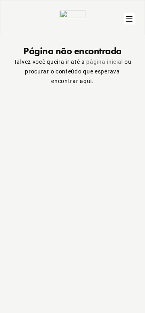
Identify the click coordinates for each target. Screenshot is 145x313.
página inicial (104, 61)
